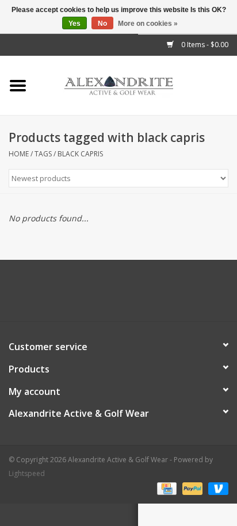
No (102, 24)
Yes (74, 24)
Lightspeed (27, 473)
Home (19, 154)
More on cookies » (148, 24)
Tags (43, 154)
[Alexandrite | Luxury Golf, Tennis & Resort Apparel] (136, 84)
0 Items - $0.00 (203, 44)
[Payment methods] (165, 488)
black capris (80, 154)
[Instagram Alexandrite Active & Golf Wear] (149, 295)
